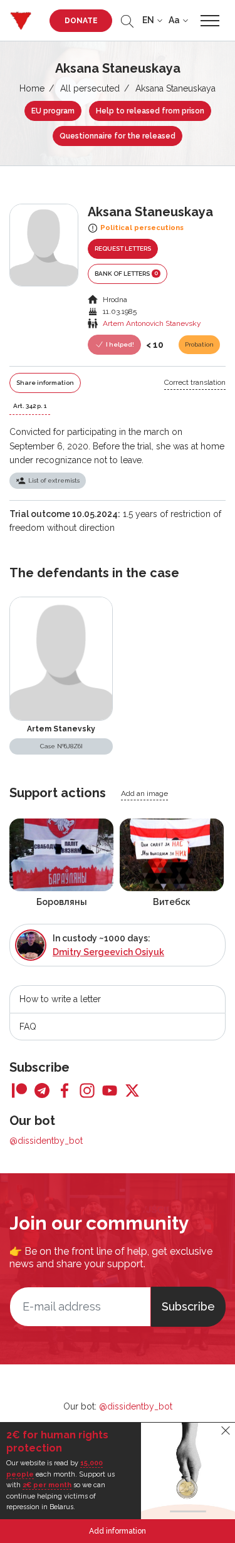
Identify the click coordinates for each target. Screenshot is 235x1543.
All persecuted (90, 88)
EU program (53, 111)
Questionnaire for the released (117, 136)
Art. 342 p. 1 (29, 405)
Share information (45, 382)
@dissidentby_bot (46, 1141)
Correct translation (195, 382)
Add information (117, 1531)
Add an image (144, 793)
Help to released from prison (150, 111)
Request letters (123, 248)
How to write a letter (60, 999)
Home (31, 88)
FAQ (27, 1027)
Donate (81, 20)
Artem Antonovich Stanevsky (152, 323)
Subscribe (188, 1306)
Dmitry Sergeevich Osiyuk (108, 952)
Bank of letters (126, 273)
